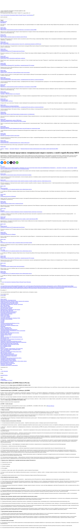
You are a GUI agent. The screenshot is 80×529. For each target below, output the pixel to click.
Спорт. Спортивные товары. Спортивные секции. (10, 349)
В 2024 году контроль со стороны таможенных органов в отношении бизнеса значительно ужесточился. (21, 211)
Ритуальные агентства (4, 331)
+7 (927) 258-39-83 (4, 371)
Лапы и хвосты (3, 299)
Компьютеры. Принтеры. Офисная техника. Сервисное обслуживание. (14, 301)
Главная (2, 148)
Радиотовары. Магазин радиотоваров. (8, 312)
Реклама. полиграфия (4, 314)
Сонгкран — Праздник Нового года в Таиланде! (10, 93)
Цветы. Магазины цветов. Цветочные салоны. (9, 344)
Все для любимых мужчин (5, 346)
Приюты (2, 335)
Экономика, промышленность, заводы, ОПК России (52, 285)
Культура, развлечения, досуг (6, 328)
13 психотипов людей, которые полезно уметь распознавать (12, 266)
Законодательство (8, 285)
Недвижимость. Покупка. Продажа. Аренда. (9, 303)
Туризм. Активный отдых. (5, 327)
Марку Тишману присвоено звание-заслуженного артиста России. (13, 36)
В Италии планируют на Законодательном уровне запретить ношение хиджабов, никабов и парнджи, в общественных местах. (25, 180)
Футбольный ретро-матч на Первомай (8, 196)
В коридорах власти (55, 286)
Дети (35, 285)
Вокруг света (23, 286)
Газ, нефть (2, 320)
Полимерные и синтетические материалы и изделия (10, 341)
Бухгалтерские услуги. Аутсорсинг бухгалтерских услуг (11, 339)
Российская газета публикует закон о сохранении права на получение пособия (16, 242)
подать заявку (3, 295)
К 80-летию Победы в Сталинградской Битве (55, 288)
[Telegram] (8, 162)
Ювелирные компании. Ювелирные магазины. (9, 332)
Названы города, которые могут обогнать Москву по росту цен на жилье (15, 72)
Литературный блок (14, 288)
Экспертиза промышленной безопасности (8, 329)
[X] (11, 162)
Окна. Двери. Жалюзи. (5, 305)
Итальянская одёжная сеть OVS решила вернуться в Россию (12, 51)
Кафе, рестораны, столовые (5, 352)
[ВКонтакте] (1, 162)
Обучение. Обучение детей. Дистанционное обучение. (11, 336)
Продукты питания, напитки (6, 308)
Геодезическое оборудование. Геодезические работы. (11, 357)
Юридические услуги (4, 337)
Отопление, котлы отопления (6, 319)
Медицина (20, 288)
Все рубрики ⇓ (3, 290)
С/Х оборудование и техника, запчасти (8, 360)
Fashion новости (7, 288)
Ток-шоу (24, 15)
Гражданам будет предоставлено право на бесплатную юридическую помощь (15, 174)
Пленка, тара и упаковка (5, 315)
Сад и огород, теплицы (5, 316)
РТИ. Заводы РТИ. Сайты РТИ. (6, 310)
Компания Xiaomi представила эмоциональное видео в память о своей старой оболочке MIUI (39, 148)
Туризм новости (30, 285)
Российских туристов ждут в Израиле (8, 234)
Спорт (23, 288)
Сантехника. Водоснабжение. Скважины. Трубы (10, 317)
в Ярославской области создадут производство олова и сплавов (13, 121)
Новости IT (17, 148)
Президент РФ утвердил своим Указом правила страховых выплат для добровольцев (17, 114)
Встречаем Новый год (34, 288)
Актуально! (12, 148)
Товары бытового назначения (6, 313)
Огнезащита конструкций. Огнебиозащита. (9, 365)
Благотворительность (67, 285)
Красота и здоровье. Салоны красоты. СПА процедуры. (11, 348)
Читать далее (3, 27)
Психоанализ (6, 286)
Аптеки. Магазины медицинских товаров (8, 354)
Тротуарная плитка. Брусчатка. (6, 307)
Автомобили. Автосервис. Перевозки (8, 358)
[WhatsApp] (17, 162)
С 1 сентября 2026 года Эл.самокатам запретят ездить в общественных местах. (16, 189)
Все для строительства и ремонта (7, 362)
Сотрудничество (6, 15)
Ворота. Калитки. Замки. (5, 306)
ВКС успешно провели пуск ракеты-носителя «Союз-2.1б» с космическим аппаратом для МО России (20, 43)
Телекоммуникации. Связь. (5, 334)
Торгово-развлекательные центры (7, 353)
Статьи (27, 15)
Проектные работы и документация (7, 363)
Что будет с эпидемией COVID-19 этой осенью (9, 135)
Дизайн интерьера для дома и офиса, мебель (9, 302)
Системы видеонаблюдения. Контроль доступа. (9, 323)
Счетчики (2, 321)
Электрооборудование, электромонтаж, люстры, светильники (12, 330)
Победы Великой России (70, 286)
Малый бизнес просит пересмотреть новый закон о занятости (12, 58)
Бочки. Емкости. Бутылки (5, 340)
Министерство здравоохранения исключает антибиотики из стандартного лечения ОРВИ (18, 29)
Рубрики (6, 148)
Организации (12, 15)
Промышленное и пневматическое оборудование (10, 309)
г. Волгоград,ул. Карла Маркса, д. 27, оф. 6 (6, 380)
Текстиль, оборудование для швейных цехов (9, 325)
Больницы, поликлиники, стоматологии (8, 355)
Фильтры (2, 322)
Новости (17, 15)
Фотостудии (2, 347)
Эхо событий (28, 286)
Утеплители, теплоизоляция (6, 364)
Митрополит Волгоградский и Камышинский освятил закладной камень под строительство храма (20, 128)
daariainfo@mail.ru (4, 375)
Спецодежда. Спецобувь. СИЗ (6, 324)
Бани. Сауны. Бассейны (5, 350)
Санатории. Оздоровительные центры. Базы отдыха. (10, 351)
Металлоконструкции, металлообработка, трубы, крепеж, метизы (13, 361)
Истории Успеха (12, 286)
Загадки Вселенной (35, 286)
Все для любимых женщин (5, 345)
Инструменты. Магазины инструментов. (8, 311)
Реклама (20, 15)
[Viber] (14, 162)
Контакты (31, 15)
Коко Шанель (3, 22)
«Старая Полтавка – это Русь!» (6, 100)
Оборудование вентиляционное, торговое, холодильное (11, 304)
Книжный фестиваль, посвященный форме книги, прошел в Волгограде (14, 142)
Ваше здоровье (18, 286)
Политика (20, 285)
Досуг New (48, 286)
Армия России (39, 285)
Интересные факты (42, 288)
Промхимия (2, 326)
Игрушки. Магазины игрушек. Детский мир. (9, 343)
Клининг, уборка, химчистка (6, 333)
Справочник (13, 281)
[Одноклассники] (5, 162)
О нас (1, 15)
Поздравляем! (15, 285)
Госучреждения (3, 356)
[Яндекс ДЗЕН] (33, 15)
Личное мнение (62, 286)
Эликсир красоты (42, 286)
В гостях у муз (24, 285)
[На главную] (0, 281)
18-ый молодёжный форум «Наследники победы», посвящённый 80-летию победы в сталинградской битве (22, 79)
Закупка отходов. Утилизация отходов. (8, 300)
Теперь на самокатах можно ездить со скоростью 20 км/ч (11, 203)
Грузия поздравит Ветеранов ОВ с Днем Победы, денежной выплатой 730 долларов (17, 65)
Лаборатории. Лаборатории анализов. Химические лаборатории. (13, 342)
